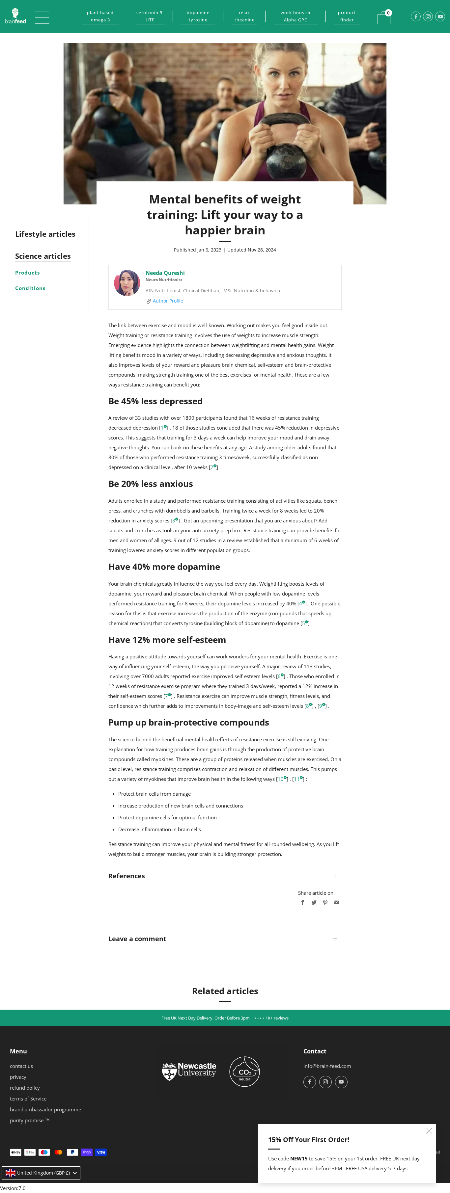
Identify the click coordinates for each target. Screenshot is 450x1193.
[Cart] (380, 13)
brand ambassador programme (45, 1109)
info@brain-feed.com (327, 1066)
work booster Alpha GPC (296, 16)
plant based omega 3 (100, 16)
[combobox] (41, 1173)
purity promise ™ (30, 1120)
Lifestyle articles (45, 234)
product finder (347, 16)
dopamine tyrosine (198, 16)
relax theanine (245, 16)
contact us (21, 1066)
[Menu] (38, 16)
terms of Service (28, 1098)
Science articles (43, 256)
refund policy (25, 1087)
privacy (18, 1077)
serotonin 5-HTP (150, 16)
